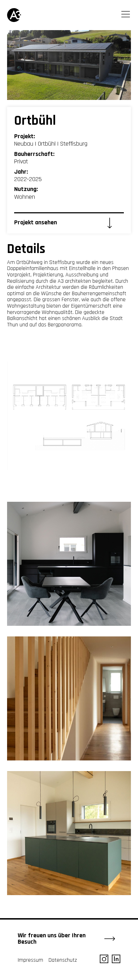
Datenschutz (62, 960)
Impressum (30, 960)
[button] (126, 15)
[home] (17, 15)
